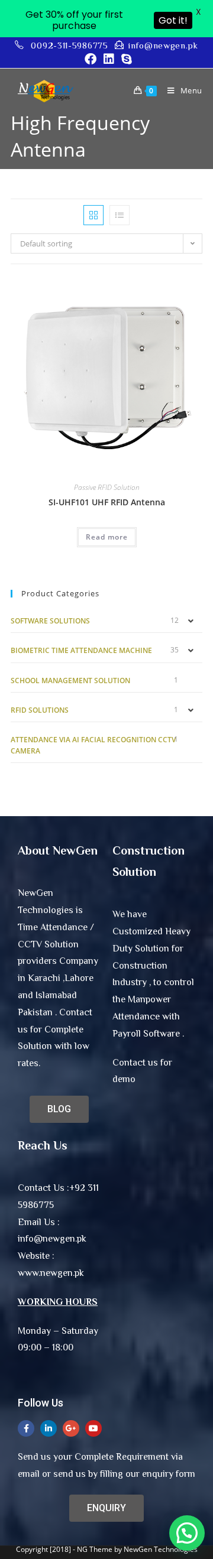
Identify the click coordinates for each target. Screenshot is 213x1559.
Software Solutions (50, 621)
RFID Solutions (40, 710)
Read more (107, 537)
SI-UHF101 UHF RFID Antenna (107, 502)
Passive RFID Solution (107, 487)
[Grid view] (93, 215)
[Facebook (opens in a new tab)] (90, 59)
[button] (187, 1533)
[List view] (119, 215)
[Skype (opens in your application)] (125, 59)
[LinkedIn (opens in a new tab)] (109, 59)
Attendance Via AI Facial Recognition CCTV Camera (93, 745)
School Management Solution (70, 680)
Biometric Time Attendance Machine (81, 650)
